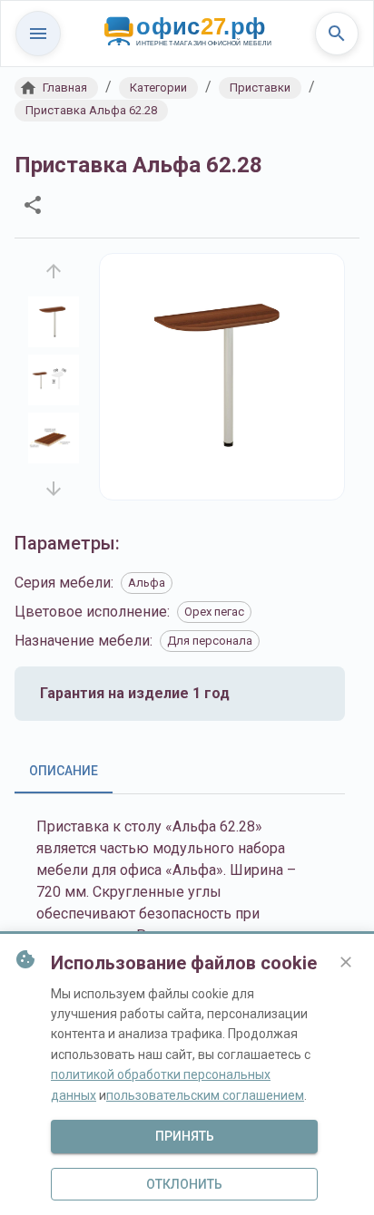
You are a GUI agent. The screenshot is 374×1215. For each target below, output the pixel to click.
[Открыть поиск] (337, 33)
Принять (184, 1136)
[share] (33, 205)
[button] (56, 88)
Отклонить (184, 1184)
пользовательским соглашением (205, 1095)
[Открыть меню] (38, 33)
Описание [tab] (63, 770)
